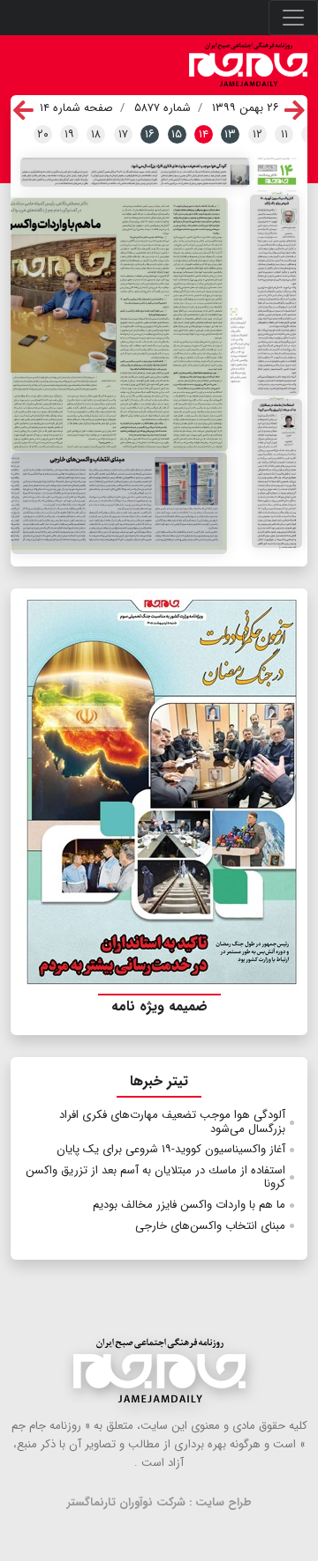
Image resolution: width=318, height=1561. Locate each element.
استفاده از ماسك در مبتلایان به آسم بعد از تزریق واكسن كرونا (155, 1177)
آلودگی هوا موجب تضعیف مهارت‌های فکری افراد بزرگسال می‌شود (172, 1122)
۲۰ (43, 134)
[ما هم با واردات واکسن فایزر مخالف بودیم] (119, 325)
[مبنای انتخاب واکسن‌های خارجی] (119, 503)
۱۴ (203, 134)
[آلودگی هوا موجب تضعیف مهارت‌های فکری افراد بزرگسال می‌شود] (134, 172)
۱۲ (257, 134)
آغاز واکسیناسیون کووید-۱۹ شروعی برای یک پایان (171, 1149)
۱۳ (230, 134)
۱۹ (69, 134)
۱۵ (176, 134)
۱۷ (123, 134)
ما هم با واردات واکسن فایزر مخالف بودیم (189, 1204)
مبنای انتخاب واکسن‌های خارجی (210, 1226)
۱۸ (96, 134)
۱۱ (284, 134)
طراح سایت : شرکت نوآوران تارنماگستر (159, 1502)
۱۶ (150, 134)
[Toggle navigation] (293, 17)
